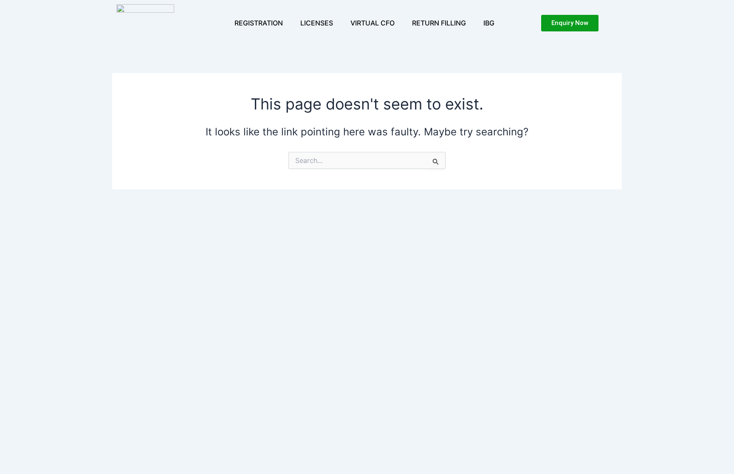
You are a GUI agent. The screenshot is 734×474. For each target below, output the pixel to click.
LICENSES (316, 23)
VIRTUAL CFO (372, 23)
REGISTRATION (258, 23)
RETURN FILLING (439, 23)
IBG (488, 23)
